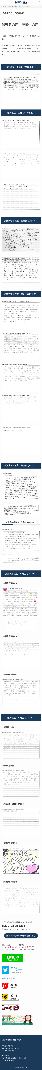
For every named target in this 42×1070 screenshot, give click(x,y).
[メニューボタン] (2, 2)
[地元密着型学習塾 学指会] (21, 2)
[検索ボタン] (39, 2)
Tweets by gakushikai (8, 978)
